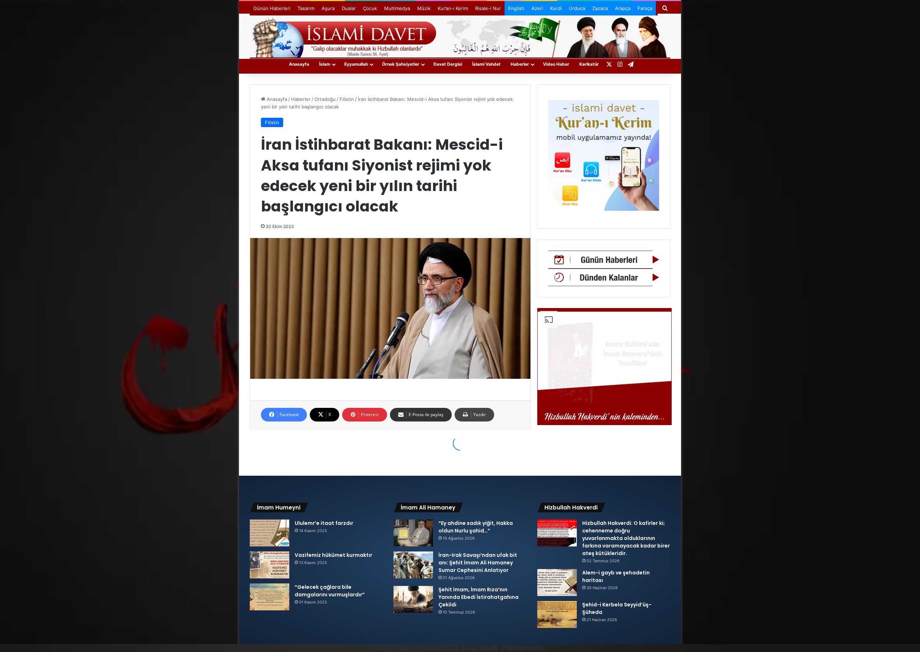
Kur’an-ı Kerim (453, 8)
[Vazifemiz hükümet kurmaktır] (269, 564)
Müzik (424, 8)
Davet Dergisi (447, 64)
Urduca (577, 8)
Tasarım (306, 8)
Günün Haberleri (271, 8)
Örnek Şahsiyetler (400, 64)
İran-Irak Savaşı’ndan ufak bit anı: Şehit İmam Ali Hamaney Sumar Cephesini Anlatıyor (477, 562)
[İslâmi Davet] (460, 36)
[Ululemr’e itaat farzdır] (269, 533)
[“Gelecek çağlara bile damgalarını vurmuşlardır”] (269, 596)
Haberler (520, 64)
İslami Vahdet (486, 64)
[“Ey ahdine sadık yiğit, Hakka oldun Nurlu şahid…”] (413, 533)
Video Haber (556, 64)
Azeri (537, 8)
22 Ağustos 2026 (429, 647)
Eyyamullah (356, 64)
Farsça (645, 8)
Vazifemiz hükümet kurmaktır (333, 555)
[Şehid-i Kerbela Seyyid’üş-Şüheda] (557, 614)
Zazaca (600, 8)
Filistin (347, 99)
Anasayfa (299, 64)
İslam (324, 64)
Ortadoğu (325, 99)
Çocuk (370, 8)
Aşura (328, 8)
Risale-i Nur (488, 8)
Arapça (622, 8)
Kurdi (556, 8)
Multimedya (397, 8)
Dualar (349, 8)
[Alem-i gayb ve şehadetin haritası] (557, 582)
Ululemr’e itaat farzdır (324, 523)
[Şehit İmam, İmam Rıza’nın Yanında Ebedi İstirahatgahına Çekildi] (413, 599)
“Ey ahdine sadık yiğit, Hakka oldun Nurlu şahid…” (475, 527)
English (516, 8)
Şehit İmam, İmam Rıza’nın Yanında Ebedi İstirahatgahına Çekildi (478, 597)
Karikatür (589, 64)
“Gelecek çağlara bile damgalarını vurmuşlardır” (330, 590)
